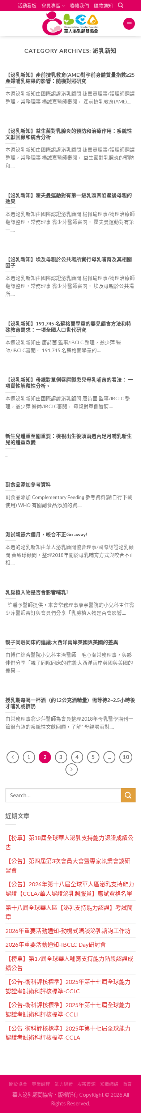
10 (126, 757)
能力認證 (64, 1084)
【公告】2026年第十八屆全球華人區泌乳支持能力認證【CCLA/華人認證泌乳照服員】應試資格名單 (69, 888)
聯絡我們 (79, 5)
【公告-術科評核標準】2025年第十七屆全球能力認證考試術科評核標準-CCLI (68, 1009)
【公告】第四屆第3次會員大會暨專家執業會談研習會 (67, 865)
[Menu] (129, 24)
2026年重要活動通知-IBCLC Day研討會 (55, 944)
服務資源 (86, 1084)
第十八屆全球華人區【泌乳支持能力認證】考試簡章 (69, 912)
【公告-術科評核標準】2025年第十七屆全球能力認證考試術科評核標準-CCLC (68, 986)
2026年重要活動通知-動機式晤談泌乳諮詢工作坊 (68, 930)
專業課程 (41, 1084)
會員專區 (51, 5)
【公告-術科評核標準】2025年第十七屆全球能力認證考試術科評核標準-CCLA (68, 1033)
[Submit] (128, 795)
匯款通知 (103, 5)
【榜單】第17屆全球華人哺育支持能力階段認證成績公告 (69, 963)
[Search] (120, 5)
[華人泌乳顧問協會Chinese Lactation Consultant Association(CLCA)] (70, 23)
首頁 (127, 1084)
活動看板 (27, 5)
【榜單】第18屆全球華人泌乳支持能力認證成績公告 (69, 842)
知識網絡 (109, 1084)
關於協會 (18, 1084)
